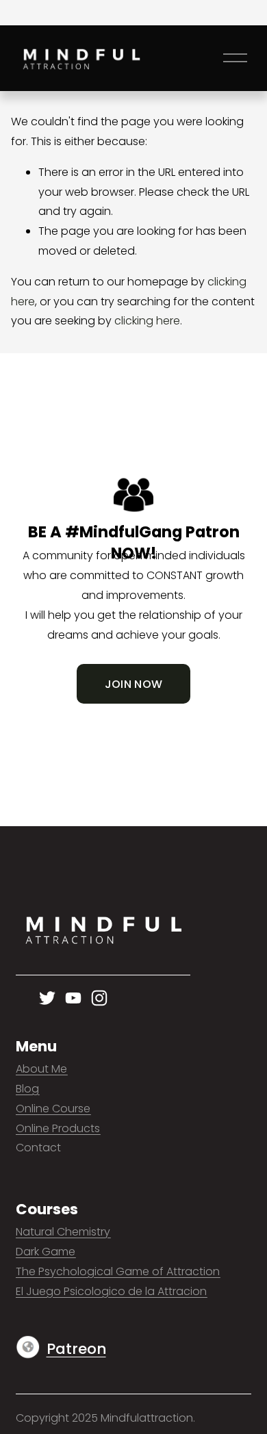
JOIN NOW (134, 684)
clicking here (147, 321)
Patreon (76, 1349)
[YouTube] (73, 998)
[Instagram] (99, 998)
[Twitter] (47, 998)
